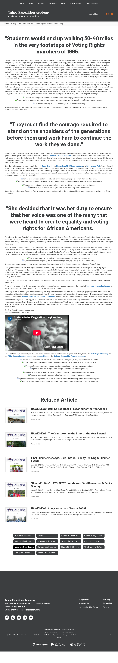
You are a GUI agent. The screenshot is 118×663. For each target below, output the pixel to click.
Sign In (106, 607)
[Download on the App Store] (77, 644)
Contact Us (84, 603)
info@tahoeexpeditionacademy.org (25, 610)
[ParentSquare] (40, 644)
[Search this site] (112, 14)
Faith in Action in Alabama (60, 155)
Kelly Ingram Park (93, 166)
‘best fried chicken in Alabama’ (98, 286)
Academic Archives (26, 23)
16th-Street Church (45, 166)
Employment (84, 600)
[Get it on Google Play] (58, 644)
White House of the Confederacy (20, 356)
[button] (94, 14)
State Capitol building (99, 354)
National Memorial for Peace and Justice (69, 356)
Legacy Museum (43, 356)
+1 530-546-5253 (19, 607)
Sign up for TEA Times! (88, 607)
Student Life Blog (9, 23)
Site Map (106, 600)
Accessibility (108, 603)
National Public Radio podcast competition (38, 296)
